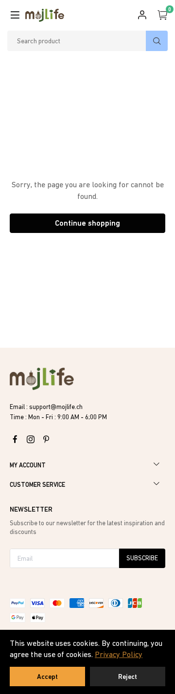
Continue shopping (87, 223)
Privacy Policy (118, 654)
